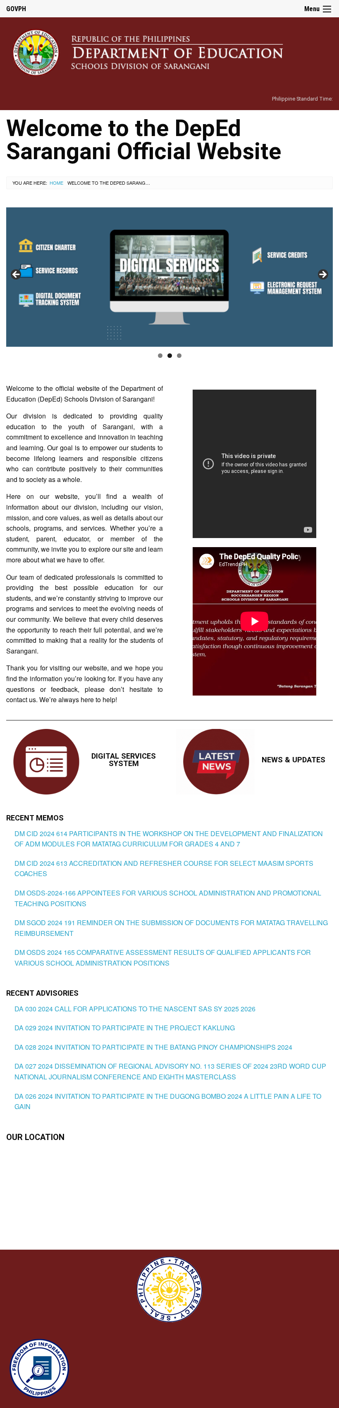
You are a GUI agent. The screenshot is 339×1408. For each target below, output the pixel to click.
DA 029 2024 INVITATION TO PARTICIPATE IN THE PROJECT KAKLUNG (124, 1027)
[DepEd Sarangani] (156, 51)
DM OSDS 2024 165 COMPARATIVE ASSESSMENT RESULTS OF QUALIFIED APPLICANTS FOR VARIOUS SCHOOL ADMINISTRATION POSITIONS (162, 957)
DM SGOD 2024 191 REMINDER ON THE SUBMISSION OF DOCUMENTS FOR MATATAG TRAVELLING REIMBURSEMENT (171, 928)
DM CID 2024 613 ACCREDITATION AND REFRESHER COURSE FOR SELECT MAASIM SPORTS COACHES (163, 868)
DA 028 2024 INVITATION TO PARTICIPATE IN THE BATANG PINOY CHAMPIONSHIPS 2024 (153, 1047)
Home (56, 182)
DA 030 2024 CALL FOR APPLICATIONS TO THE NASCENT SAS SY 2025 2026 (134, 1008)
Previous (16, 275)
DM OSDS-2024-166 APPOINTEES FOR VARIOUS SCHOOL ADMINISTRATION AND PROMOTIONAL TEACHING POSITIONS (167, 898)
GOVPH (16, 9)
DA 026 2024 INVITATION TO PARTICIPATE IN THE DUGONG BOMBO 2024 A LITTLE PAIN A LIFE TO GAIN (167, 1101)
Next (322, 275)
